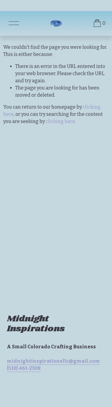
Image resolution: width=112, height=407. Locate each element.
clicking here (60, 121)
